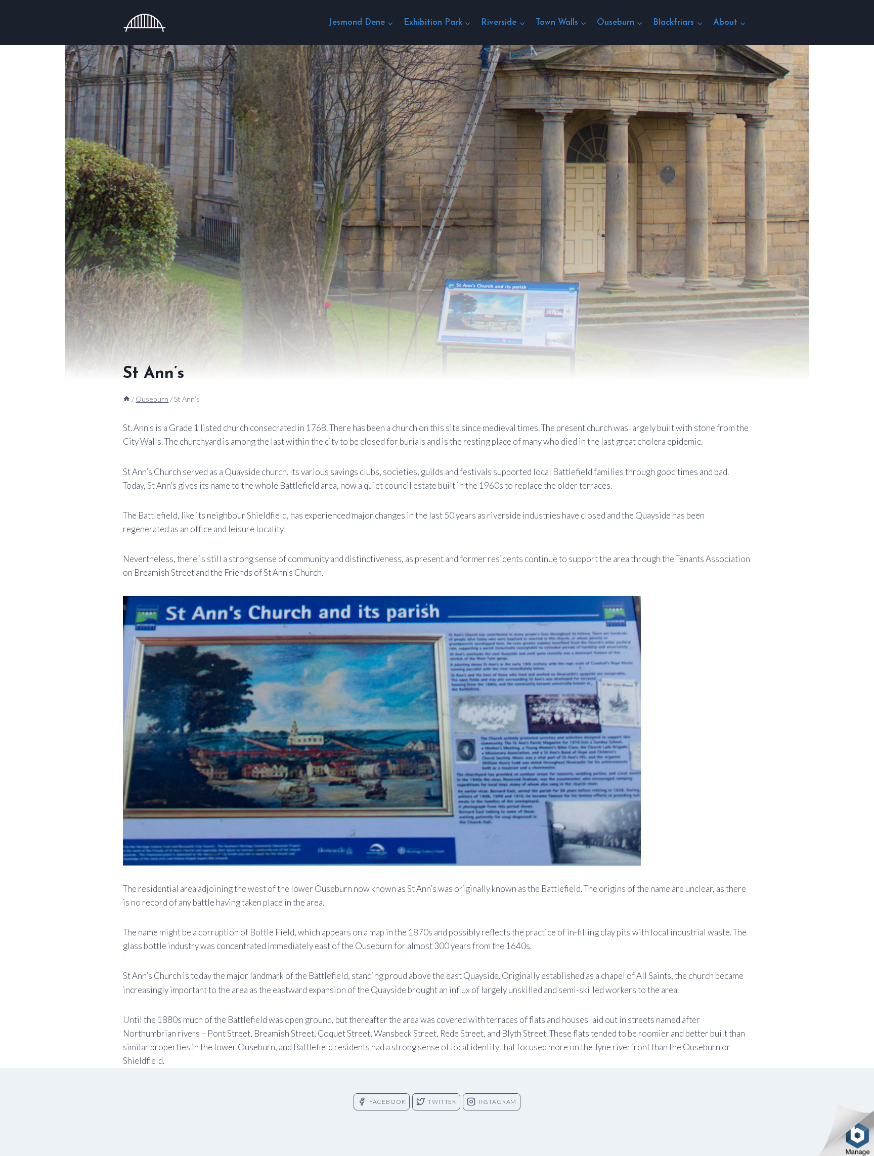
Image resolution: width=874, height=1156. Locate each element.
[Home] (126, 399)
